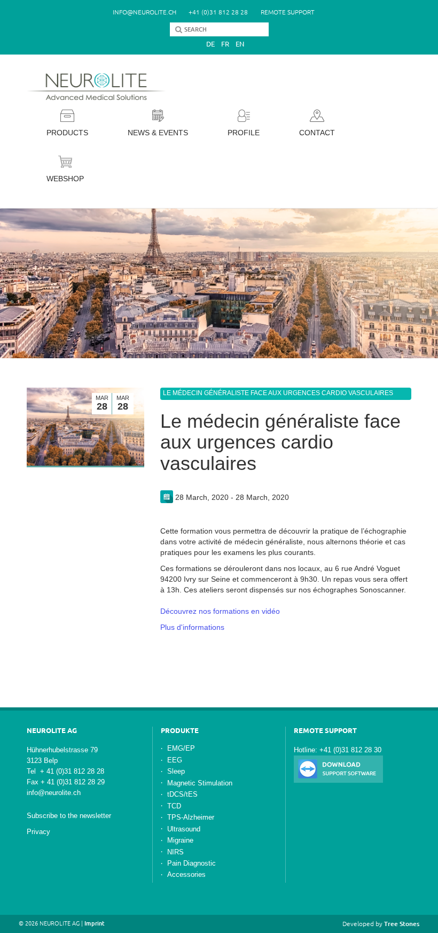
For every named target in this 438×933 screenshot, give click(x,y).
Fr (225, 44)
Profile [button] (244, 132)
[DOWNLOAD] (338, 769)
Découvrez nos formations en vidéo (220, 611)
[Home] (99, 86)
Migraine (180, 840)
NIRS (175, 852)
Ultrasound (183, 829)
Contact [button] (317, 132)
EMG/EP (181, 748)
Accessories (186, 874)
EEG (174, 760)
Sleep (176, 771)
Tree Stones (401, 923)
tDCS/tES (182, 794)
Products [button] (67, 132)
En (240, 44)
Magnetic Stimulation (199, 783)
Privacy (38, 832)
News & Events (158, 132)
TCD (174, 806)
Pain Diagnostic (191, 863)
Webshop (65, 178)
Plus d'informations (192, 627)
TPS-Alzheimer (190, 817)
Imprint (94, 923)
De (210, 44)
